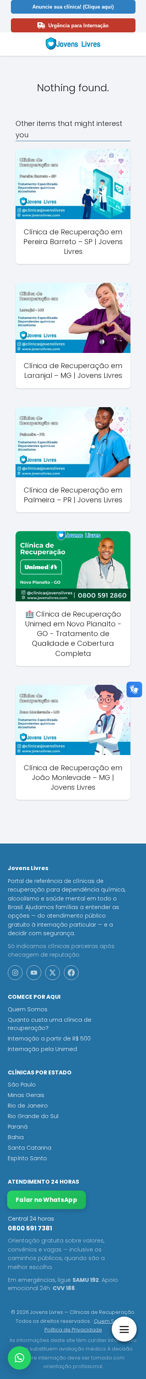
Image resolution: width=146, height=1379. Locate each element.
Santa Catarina (29, 1148)
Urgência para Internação (78, 25)
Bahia (16, 1137)
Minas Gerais (26, 1095)
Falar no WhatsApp (46, 1200)
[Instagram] (15, 972)
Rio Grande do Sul (33, 1116)
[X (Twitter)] (52, 972)
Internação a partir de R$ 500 (49, 1038)
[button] (19, 1358)
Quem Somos (27, 1009)
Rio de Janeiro (28, 1106)
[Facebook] (71, 972)
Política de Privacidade (73, 1329)
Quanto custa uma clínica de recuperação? (49, 1024)
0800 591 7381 (30, 1228)
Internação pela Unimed (42, 1049)
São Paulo (22, 1084)
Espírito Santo (27, 1158)
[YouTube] (33, 972)
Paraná (18, 1127)
